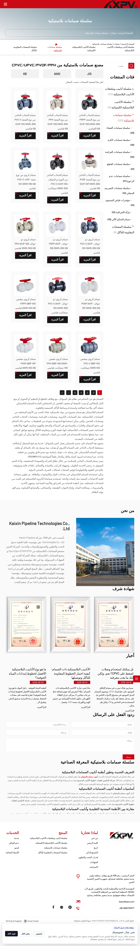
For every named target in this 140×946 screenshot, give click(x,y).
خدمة (16, 838)
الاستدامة (94, 867)
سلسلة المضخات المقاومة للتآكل (52, 852)
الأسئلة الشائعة (12, 852)
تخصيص (39, 934)
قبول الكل (11, 934)
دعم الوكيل (14, 842)
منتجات (113, 33)
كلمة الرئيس (92, 842)
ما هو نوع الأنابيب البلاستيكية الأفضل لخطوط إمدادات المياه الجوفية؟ (27, 673)
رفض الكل (25, 934)
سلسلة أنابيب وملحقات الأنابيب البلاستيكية (48, 838)
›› (62, 392)
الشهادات (94, 862)
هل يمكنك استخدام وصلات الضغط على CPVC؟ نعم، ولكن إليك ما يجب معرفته (116, 673)
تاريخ (96, 847)
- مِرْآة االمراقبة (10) (122, 212)
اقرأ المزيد (129, 710)
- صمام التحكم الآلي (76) (119, 219)
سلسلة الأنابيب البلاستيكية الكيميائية (51, 842)
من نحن (94, 838)
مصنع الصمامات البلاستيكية (50, 555)
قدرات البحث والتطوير (88, 857)
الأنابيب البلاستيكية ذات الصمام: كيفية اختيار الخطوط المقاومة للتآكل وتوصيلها (70, 673)
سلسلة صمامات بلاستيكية (55, 847)
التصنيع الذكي (92, 852)
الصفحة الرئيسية (125, 33)
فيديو (16, 847)
